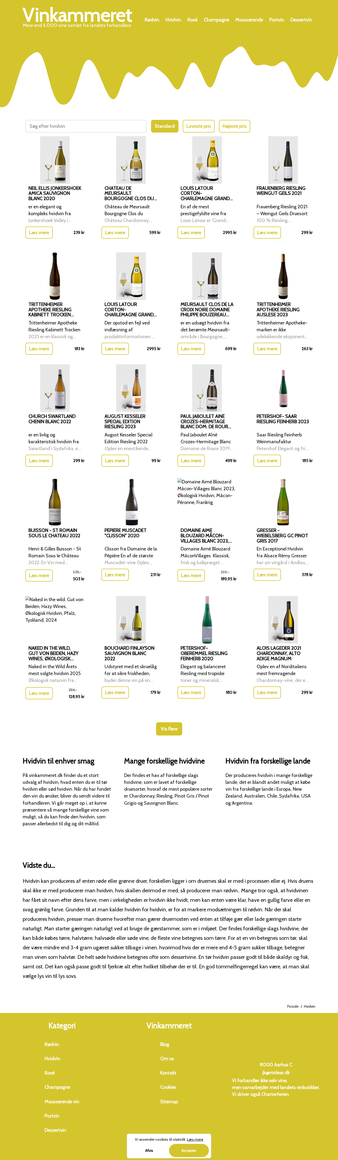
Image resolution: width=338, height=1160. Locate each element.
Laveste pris (198, 126)
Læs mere (39, 232)
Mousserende (249, 20)
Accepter (189, 1150)
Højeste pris (235, 126)
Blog (164, 1044)
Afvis (149, 1150)
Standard (165, 126)
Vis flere (169, 729)
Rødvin (152, 20)
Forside (293, 1006)
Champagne (216, 20)
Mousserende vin (62, 1102)
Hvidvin (173, 20)
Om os (167, 1059)
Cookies (168, 1087)
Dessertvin (301, 20)
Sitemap (169, 1102)
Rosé (192, 20)
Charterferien (275, 1094)
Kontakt (168, 1073)
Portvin (276, 20)
